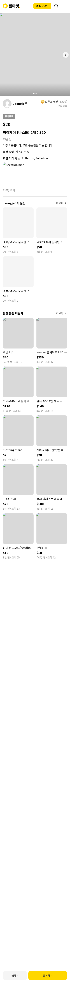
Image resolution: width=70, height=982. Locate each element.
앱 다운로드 (42, 6)
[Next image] (66, 55)
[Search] (56, 6)
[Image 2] (36, 93)
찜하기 (14, 975)
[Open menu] (64, 6)
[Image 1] (33, 93)
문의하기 (47, 975)
